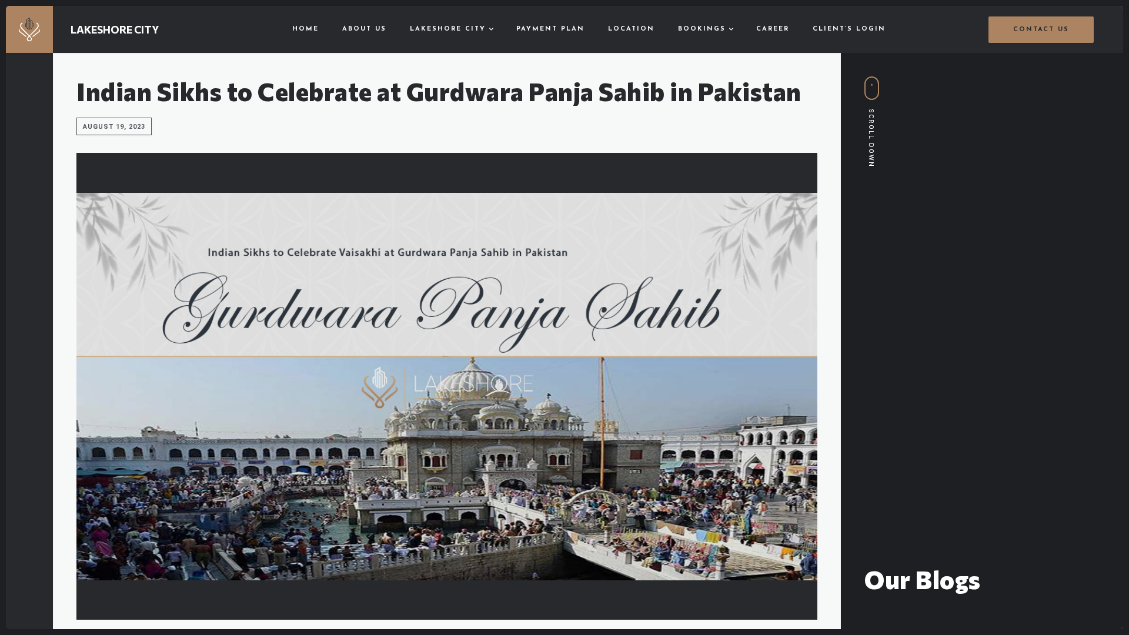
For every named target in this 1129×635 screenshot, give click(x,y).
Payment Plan (550, 29)
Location (631, 29)
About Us (364, 29)
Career (772, 29)
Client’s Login (849, 29)
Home (305, 29)
